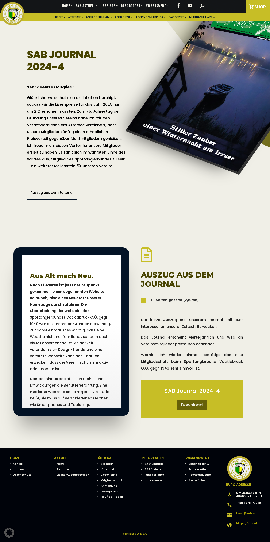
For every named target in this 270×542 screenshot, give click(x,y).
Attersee (74, 17)
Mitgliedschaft (111, 480)
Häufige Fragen (112, 496)
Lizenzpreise (109, 491)
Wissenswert (156, 6)
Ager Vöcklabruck (149, 17)
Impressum (21, 469)
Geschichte (109, 475)
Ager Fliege (122, 17)
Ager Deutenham (97, 17)
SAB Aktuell (85, 6)
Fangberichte (154, 475)
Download (192, 405)
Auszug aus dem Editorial (51, 192)
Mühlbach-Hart (200, 17)
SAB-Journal (153, 464)
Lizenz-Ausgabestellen (73, 475)
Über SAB (108, 6)
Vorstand (107, 469)
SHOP (260, 7)
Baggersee (176, 17)
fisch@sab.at (246, 513)
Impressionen (154, 480)
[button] (9, 532)
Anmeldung (109, 485)
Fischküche (196, 480)
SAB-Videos (152, 469)
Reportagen (130, 6)
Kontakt (19, 464)
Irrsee (59, 17)
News (60, 464)
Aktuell (61, 457)
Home (66, 6)
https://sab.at (247, 523)
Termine (63, 469)
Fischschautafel (200, 475)
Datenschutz (22, 475)
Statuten (107, 464)
